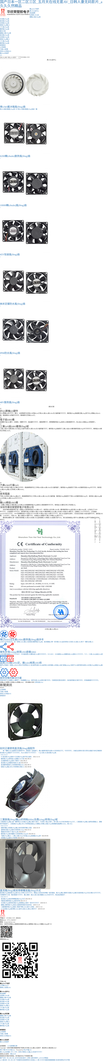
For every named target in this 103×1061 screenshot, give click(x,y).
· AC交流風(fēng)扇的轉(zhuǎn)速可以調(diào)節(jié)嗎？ (19, 909)
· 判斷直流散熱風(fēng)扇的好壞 (10, 901)
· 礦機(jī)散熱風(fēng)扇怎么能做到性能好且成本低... (16, 905)
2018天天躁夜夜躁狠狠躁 (47, 1060)
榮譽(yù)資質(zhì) (5, 987)
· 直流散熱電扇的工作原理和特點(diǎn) (12, 765)
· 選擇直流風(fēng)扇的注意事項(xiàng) (12, 830)
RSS (12, 1052)
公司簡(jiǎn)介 (4, 985)
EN (1, 55)
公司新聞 (3, 47)
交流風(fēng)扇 (4, 19)
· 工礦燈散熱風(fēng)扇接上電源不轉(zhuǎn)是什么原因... (18, 907)
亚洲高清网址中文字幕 (63, 1060)
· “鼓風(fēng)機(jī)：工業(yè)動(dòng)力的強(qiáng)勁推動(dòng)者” (21, 836)
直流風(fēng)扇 (4, 21)
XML (15, 1052)
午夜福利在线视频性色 (23, 1060)
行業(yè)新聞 (4, 49)
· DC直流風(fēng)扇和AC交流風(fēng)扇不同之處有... (16, 756)
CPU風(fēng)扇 (4, 27)
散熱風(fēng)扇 (4, 29)
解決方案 (3, 31)
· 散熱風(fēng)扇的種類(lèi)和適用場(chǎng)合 (14, 834)
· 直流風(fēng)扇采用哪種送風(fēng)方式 (12, 899)
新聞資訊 (3, 45)
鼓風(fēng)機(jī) (5, 25)
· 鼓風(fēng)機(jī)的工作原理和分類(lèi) (12, 767)
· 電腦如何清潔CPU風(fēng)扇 (9, 832)
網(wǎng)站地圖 (5, 1052)
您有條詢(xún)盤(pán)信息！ (31, 1052)
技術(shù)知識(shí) (5, 51)
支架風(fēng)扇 (4, 23)
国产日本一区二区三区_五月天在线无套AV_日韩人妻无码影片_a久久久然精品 (24, 1058)
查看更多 (3, 695)
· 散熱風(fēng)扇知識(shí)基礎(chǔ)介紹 (12, 758)
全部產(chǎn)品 (34, 15)
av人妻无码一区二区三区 (7, 1060)
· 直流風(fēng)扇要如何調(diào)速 (10, 763)
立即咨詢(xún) (38, 682)
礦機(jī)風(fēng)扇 (35, 17)
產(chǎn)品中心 (34, 11)
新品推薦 (32, 13)
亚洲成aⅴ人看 (34, 1060)
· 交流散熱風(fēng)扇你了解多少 (10, 761)
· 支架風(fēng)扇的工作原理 (9, 838)
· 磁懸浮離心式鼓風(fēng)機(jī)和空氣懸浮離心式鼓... (16, 828)
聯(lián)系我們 (4, 53)
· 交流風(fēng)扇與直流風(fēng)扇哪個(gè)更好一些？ (20, 903)
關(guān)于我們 (34, 9)
